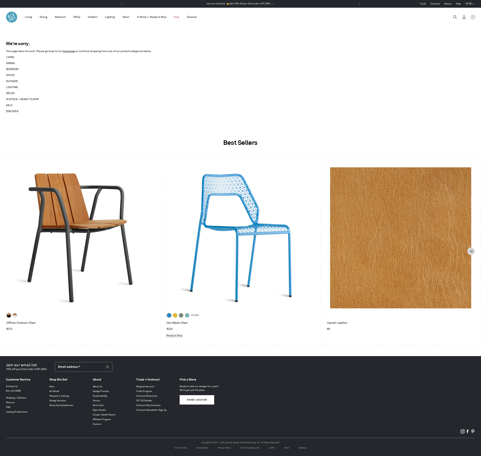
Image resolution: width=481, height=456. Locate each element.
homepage (69, 51)
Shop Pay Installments (61, 405)
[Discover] (192, 17)
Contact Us (12, 386)
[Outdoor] (93, 17)
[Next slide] (471, 251)
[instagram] (462, 433)
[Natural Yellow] (175, 315)
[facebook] (467, 433)
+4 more (195, 315)
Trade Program (144, 391)
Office (10, 75)
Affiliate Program (102, 419)
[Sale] (176, 17)
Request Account (145, 387)
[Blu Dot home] (11, 17)
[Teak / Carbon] (8, 315)
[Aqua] (187, 315)
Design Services (57, 401)
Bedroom (12, 69)
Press (286, 448)
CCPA (272, 448)
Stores (448, 4)
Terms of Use (180, 448)
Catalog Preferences (17, 412)
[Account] (464, 17)
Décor (10, 93)
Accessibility (202, 448)
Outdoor (12, 81)
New (51, 387)
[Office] (76, 17)
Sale (9, 105)
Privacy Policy (224, 448)
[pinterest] (472, 433)
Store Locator (197, 400)
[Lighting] (110, 17)
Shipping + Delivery (16, 398)
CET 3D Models (144, 401)
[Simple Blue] (169, 315)
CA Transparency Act (250, 448)
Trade (423, 4)
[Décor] (126, 17)
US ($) (469, 4)
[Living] (28, 17)
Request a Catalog (59, 396)
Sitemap (303, 448)
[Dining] (43, 17)
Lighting (12, 87)
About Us (97, 387)
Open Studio (99, 410)
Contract (435, 4)
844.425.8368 (13, 391)
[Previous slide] (9, 251)
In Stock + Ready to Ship (151, 17)
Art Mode (54, 391)
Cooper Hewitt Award (104, 415)
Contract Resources (146, 396)
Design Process (101, 391)
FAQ (8, 407)
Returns (10, 403)
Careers (97, 424)
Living (10, 57)
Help (458, 4)
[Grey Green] (181, 315)
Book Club (98, 405)
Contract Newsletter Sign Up (151, 410)
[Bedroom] (60, 17)
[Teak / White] (14, 315)
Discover (12, 111)
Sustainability (100, 396)
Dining (10, 63)
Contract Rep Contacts (148, 405)
